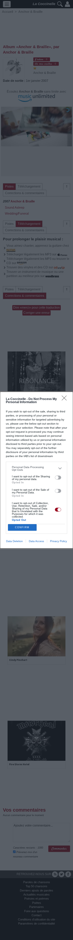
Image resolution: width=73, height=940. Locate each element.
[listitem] (36, 468)
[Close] (65, 399)
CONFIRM (22, 527)
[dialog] (36, 470)
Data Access (36, 541)
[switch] (58, 477)
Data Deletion (14, 541)
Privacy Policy (58, 541)
